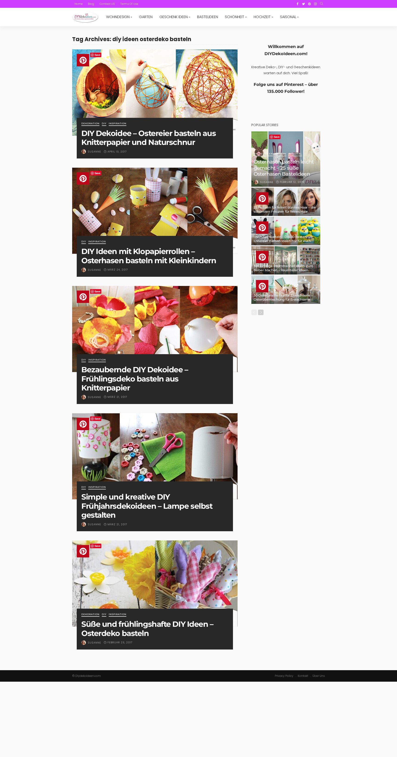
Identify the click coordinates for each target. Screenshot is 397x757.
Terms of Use (129, 4)
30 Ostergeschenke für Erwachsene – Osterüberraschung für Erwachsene (283, 297)
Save (97, 54)
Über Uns (318, 676)
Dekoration (90, 123)
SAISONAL (288, 17)
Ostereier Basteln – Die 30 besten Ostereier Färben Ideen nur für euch (282, 239)
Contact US (107, 4)
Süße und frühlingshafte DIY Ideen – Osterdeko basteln (147, 628)
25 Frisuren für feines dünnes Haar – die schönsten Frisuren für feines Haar (285, 209)
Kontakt (303, 676)
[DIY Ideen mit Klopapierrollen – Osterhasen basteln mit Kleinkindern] (155, 211)
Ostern (280, 154)
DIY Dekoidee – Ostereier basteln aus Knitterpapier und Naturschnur (148, 138)
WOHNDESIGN (118, 17)
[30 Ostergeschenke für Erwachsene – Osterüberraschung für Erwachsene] (285, 289)
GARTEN (146, 17)
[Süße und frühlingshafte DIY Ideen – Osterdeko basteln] (155, 583)
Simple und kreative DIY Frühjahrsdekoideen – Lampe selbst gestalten (146, 506)
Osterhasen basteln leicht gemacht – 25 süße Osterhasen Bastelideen (284, 168)
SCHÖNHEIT (234, 17)
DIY (104, 123)
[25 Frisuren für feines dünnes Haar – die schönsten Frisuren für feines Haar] (285, 202)
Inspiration (117, 123)
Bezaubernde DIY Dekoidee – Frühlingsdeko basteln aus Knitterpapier (134, 378)
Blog (91, 4)
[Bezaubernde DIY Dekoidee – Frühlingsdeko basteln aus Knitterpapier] (155, 329)
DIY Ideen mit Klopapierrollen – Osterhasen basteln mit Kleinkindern (148, 256)
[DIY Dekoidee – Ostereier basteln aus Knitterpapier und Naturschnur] (155, 92)
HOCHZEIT (262, 17)
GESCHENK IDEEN (173, 17)
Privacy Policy (284, 676)
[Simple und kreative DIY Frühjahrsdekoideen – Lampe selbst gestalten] (155, 456)
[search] (321, 4)
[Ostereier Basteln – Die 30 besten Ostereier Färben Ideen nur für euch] (285, 231)
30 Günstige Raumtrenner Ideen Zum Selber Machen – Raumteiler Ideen (283, 268)
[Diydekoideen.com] (85, 17)
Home (78, 4)
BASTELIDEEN (207, 17)
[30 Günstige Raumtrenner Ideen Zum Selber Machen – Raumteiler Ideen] (285, 260)
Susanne (94, 151)
